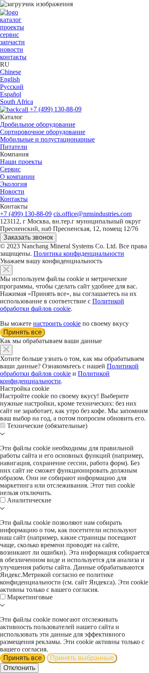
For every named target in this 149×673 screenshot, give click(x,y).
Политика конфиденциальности (79, 253)
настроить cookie (57, 323)
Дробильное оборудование (37, 124)
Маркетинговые (30, 597)
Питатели (13, 146)
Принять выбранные (82, 657)
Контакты (14, 198)
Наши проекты (21, 161)
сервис (9, 34)
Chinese (10, 71)
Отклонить (19, 667)
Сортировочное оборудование (42, 131)
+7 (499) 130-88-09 (56, 109)
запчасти (12, 42)
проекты (12, 27)
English (10, 79)
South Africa (16, 101)
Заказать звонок (28, 237)
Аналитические (29, 500)
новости (11, 49)
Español (10, 94)
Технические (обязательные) (47, 425)
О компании (17, 176)
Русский (12, 86)
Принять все (22, 332)
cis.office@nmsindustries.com (92, 213)
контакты (13, 56)
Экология (13, 183)
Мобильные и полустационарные (47, 139)
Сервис (10, 169)
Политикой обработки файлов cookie (62, 305)
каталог (11, 19)
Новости (12, 191)
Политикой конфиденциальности (55, 377)
